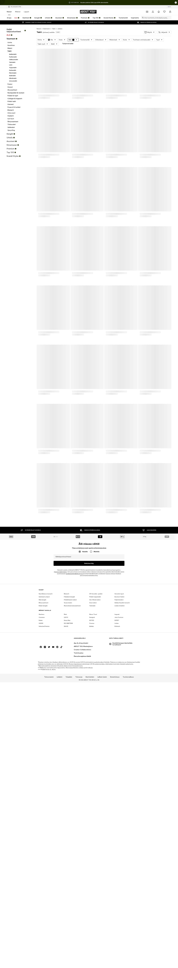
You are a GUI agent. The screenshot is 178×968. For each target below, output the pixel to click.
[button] (149, 32)
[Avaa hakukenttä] (142, 18)
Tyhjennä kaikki (89, 44)
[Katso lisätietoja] (53, 105)
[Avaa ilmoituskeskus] (158, 11)
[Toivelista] (164, 11)
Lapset (26, 12)
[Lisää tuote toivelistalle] (66, 51)
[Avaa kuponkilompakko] (147, 11)
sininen (60, 28)
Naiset (9, 12)
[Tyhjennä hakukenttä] (170, 17)
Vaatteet (46, 28)
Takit (53, 28)
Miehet (17, 12)
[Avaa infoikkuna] (176, 3)
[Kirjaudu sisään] (153, 11)
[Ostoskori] (170, 11)
